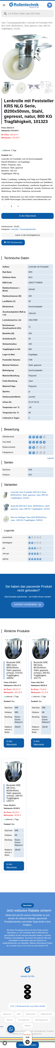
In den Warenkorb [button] (11, 743)
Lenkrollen (15, 229)
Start (3, 23)
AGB (46, 946)
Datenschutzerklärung (25, 946)
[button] (5, 1043)
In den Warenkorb (27, 216)
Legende (50, 458)
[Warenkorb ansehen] (49, 5)
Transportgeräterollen (16, 23)
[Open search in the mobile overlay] (27, 14)
